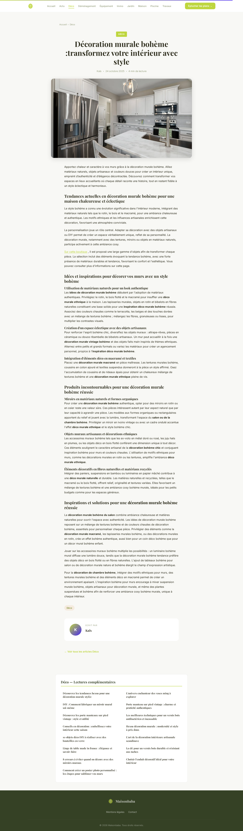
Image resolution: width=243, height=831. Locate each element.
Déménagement (87, 5)
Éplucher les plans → (200, 5)
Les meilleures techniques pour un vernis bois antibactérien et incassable (153, 717)
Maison (142, 5)
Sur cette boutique (75, 251)
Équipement (106, 5)
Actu (61, 5)
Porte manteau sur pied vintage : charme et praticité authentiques (151, 706)
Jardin (130, 5)
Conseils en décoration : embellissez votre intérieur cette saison (87, 728)
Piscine (154, 5)
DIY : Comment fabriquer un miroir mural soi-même (87, 706)
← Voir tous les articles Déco (81, 651)
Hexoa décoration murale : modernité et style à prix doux (152, 728)
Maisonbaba (125, 801)
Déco (71, 5)
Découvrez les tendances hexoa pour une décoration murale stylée (86, 695)
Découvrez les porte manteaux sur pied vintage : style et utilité (85, 717)
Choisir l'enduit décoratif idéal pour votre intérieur (150, 761)
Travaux (166, 5)
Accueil (51, 5)
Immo (120, 5)
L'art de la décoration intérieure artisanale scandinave (150, 739)
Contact (132, 812)
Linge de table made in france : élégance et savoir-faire (87, 750)
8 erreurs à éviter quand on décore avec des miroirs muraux (88, 761)
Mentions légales (115, 812)
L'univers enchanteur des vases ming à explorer (148, 695)
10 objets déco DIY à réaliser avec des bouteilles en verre (84, 739)
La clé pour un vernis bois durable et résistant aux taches (152, 750)
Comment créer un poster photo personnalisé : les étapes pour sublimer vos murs (90, 772)
